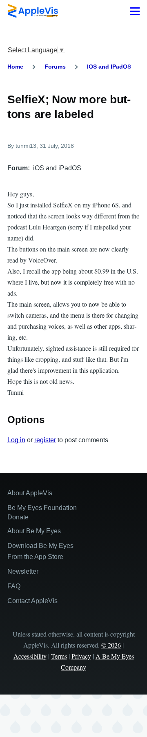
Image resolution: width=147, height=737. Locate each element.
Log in (16, 439)
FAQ (13, 586)
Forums (55, 66)
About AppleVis (29, 493)
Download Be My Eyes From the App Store (40, 551)
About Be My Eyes (34, 531)
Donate (18, 517)
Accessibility (30, 656)
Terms (59, 656)
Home (15, 66)
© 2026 (111, 645)
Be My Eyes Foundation (42, 507)
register (45, 439)
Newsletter (22, 571)
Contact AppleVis (32, 600)
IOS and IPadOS (109, 66)
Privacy (81, 656)
